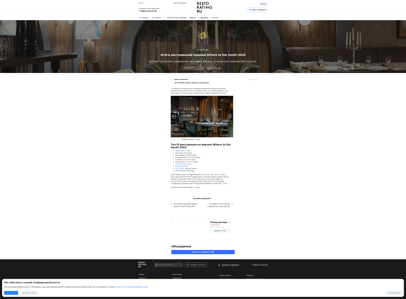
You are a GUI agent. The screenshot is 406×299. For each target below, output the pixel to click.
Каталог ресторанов (176, 18)
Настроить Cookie (29, 293)
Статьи (215, 18)
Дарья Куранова (181, 79)
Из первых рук (203, 50)
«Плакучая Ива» (181, 164)
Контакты (250, 275)
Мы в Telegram (259, 10)
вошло (208, 91)
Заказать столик (220, 231)
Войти (263, 4)
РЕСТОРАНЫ (177, 274)
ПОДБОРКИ (177, 278)
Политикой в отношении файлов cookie (131, 287)
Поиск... (145, 18)
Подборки (203, 18)
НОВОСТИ (142, 278)
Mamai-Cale (179, 166)
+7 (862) (259, 265)
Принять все (11, 293)
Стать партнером (180, 3)
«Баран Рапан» (180, 151)
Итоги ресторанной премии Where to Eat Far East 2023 (185, 205)
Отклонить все (394, 293)
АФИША (141, 274)
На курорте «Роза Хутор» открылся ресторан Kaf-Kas (218, 205)
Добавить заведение (230, 265)
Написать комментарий (203, 252)
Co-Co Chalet (179, 168)
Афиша (192, 18)
